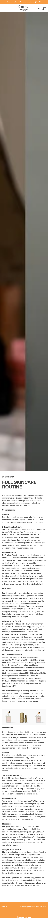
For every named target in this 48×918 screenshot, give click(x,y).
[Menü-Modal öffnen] (3, 8)
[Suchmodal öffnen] (39, 8)
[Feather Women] (24, 8)
